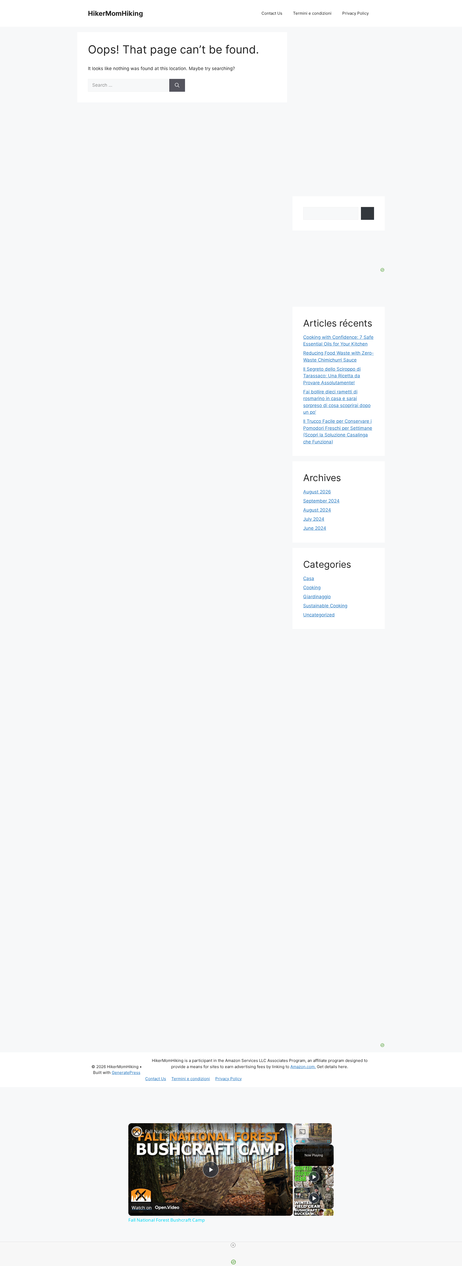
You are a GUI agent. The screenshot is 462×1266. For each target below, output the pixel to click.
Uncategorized (319, 614)
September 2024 (321, 501)
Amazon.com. (303, 1066)
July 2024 (313, 519)
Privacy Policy (355, 13)
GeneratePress (126, 1072)
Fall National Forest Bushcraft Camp (186, 1131)
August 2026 (317, 491)
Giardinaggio (317, 596)
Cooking (312, 587)
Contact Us (271, 13)
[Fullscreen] (328, 1141)
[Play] (297, 1141)
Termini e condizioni (312, 13)
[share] (282, 1129)
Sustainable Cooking (325, 605)
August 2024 (317, 510)
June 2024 (314, 528)
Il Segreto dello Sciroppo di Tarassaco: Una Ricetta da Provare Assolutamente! (332, 375)
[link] (137, 1131)
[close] (233, 1245)
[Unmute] (303, 1141)
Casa (308, 578)
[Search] (177, 85)
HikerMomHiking (115, 13)
